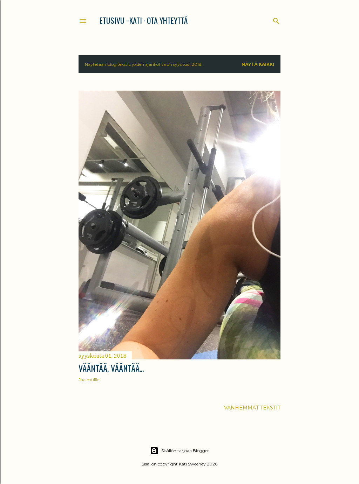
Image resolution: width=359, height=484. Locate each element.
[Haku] (276, 19)
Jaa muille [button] (89, 379)
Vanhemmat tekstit (252, 408)
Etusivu (112, 20)
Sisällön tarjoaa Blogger (185, 450)
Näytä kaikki (258, 64)
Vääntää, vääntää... (111, 368)
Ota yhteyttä (167, 20)
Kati (135, 20)
